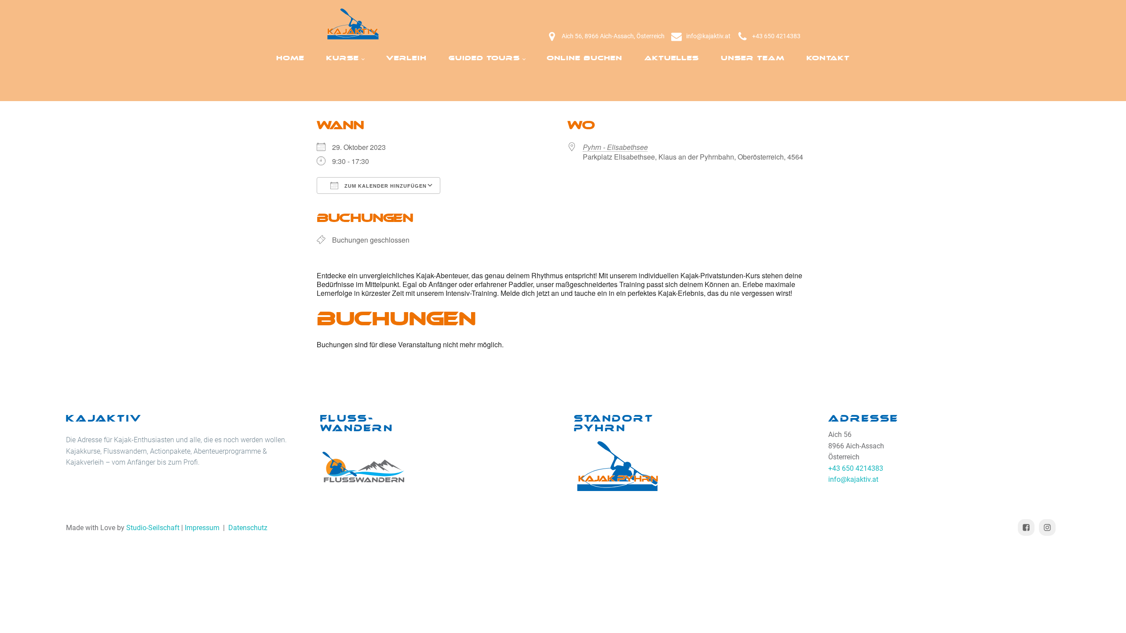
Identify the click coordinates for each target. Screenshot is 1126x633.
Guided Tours (484, 58)
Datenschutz (247, 528)
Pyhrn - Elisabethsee (615, 147)
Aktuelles (671, 58)
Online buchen (584, 58)
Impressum (202, 528)
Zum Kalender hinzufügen (385, 186)
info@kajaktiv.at (708, 36)
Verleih (406, 58)
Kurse (342, 58)
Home (290, 58)
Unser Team (753, 58)
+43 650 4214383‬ (776, 36)
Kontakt (828, 58)
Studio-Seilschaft (152, 528)
